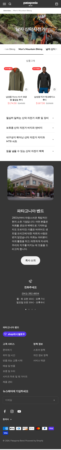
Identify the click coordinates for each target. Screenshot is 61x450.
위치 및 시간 (9, 355)
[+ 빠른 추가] (26, 89)
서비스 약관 (39, 360)
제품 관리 (7, 382)
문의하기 (7, 349)
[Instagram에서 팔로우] (12, 411)
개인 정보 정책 (40, 355)
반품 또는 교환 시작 (12, 360)
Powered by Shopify (34, 440)
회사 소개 (30, 260)
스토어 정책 (39, 349)
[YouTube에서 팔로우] (19, 411)
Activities (7, 10)
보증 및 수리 (9, 371)
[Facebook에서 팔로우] (5, 411)
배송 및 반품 (9, 366)
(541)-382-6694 (30, 293)
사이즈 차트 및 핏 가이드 (15, 376)
